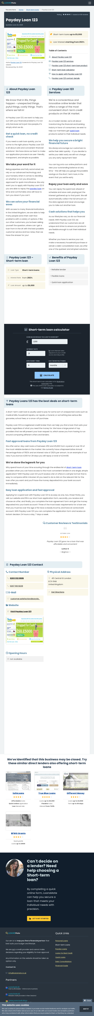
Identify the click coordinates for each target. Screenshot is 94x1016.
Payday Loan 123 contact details (66, 78)
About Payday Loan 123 (62, 57)
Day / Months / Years (57, 361)
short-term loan (74, 467)
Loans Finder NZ (14, 994)
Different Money (75, 793)
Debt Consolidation (63, 961)
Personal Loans (61, 941)
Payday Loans (61, 949)
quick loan (74, 130)
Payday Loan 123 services (62, 61)
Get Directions (57, 592)
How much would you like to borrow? (42, 337)
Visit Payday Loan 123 (20, 611)
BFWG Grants (18, 833)
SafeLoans (18, 793)
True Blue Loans (46, 793)
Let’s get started (40, 918)
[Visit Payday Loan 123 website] (25, 630)
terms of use (48, 388)
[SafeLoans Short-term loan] (18, 780)
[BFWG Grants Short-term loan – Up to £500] (18, 821)
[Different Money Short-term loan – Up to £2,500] (75, 780)
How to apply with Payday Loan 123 (67, 74)
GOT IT (86, 1009)
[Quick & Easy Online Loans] (9, 3)
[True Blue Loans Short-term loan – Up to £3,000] (47, 780)
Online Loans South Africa (17, 1000)
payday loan (35, 188)
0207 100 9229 (16, 586)
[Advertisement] (68, 303)
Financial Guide (61, 966)
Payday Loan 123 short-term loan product (69, 65)
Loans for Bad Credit (63, 953)
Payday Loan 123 (16, 62)
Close (88, 1000)
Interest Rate (31, 349)
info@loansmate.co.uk (17, 973)
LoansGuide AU (13, 987)
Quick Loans (60, 957)
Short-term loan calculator (63, 70)
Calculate (49, 375)
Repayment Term (33, 361)
